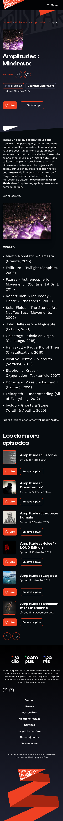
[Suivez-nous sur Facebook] (5, 690)
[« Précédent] (7, 636)
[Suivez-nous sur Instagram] (11, 690)
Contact (30, 700)
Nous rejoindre (29, 737)
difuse (45, 757)
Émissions (21, 22)
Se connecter (29, 743)
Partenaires (29, 712)
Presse (29, 706)
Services (29, 724)
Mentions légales (29, 718)
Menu (54, 5)
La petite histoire (29, 731)
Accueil (7, 22)
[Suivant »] (16, 636)
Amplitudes (38, 22)
